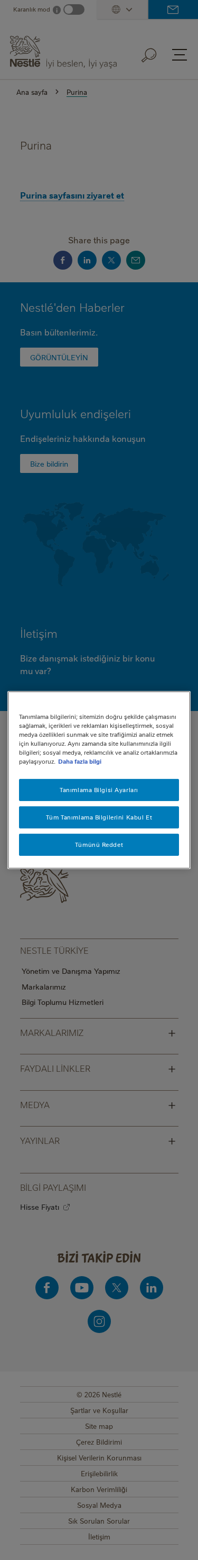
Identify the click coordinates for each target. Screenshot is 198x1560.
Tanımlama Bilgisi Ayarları (99, 790)
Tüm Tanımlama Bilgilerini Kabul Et (99, 817)
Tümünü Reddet (99, 844)
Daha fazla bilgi (79, 761)
